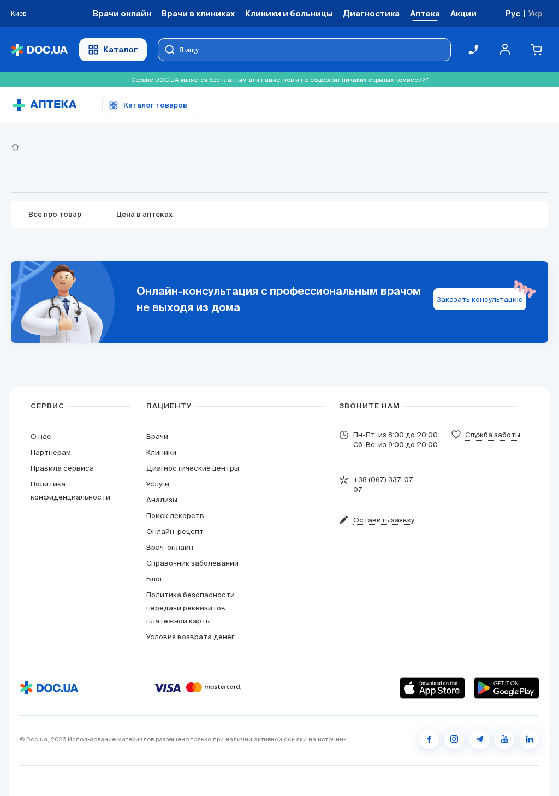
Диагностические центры (192, 468)
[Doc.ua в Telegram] (479, 739)
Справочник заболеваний (192, 563)
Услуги (157, 484)
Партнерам (51, 452)
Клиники (161, 452)
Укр (535, 13)
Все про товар (54, 214)
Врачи (157, 436)
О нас (41, 436)
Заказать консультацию (480, 299)
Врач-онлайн (169, 547)
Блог (154, 579)
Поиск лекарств (175, 516)
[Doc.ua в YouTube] (504, 739)
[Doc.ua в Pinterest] (529, 739)
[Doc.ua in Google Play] (506, 688)
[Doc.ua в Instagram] (454, 739)
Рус (513, 13)
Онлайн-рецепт (175, 531)
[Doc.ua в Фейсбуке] (429, 739)
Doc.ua (36, 739)
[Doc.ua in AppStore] (432, 688)
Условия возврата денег (190, 637)
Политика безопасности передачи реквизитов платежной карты (190, 608)
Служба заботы (492, 435)
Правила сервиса (62, 468)
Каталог (120, 49)
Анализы (161, 500)
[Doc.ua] (39, 50)
